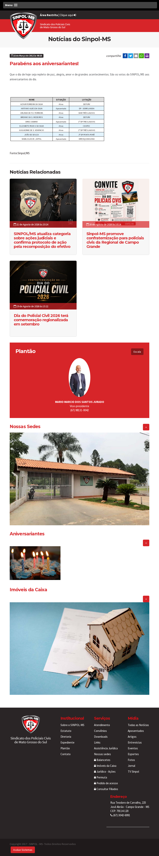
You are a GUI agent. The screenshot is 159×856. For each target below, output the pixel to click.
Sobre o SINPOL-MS (72, 725)
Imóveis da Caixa (106, 766)
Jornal (131, 766)
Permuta (101, 777)
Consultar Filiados (107, 789)
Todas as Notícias (138, 725)
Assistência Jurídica (106, 748)
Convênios (100, 731)
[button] (80, 5)
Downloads (101, 736)
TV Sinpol (133, 771)
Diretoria (65, 736)
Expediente (67, 742)
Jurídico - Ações (106, 771)
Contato (65, 754)
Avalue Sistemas (22, 850)
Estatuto (65, 731)
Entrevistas (135, 742)
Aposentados (136, 731)
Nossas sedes (102, 754)
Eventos (133, 748)
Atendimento (102, 725)
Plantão (65, 748)
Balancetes (103, 760)
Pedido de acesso (107, 783)
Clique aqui (66, 15)
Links (97, 742)
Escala (137, 351)
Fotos (131, 760)
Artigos (132, 736)
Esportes (133, 754)
